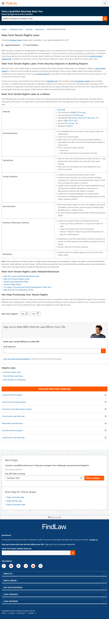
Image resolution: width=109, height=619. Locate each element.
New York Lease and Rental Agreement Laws (21, 276)
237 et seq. (81, 112)
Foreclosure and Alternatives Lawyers (17, 409)
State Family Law (14, 501)
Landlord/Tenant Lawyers (12, 395)
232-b (70, 120)
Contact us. (93, 540)
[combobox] (44, 478)
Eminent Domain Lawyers (12, 430)
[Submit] (103, 351)
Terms (4, 613)
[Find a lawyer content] (105, 580)
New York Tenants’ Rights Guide (16, 279)
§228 (66, 120)
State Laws (29, 29)
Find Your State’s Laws (12, 372)
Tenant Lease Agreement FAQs (16, 281)
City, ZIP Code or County (15, 474)
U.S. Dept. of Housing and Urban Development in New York (27, 287)
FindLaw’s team (16, 40)
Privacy (11, 613)
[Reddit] (33, 566)
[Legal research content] (105, 594)
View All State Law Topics (13, 376)
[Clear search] (81, 478)
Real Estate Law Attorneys (12, 423)
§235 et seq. (72, 118)
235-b (80, 118)
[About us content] (105, 573)
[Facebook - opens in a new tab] (4, 566)
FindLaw (4, 29)
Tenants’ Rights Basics (12, 284)
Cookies (31, 613)
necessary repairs (83, 81)
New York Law (39, 29)
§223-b (70, 126)
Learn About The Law (16, 29)
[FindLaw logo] (12, 3)
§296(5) (73, 112)
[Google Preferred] (40, 566)
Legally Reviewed (12, 45)
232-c (76, 120)
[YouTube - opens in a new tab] (11, 566)
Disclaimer (21, 613)
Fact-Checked (32, 45)
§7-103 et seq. (78, 115)
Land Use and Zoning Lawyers (14, 402)
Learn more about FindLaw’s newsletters (16, 359)
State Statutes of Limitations (14, 380)
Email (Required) (9, 347)
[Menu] (3, 3)
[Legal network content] (105, 601)
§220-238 (61, 110)
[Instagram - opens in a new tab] (26, 566)
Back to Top (55, 517)
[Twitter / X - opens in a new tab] (18, 566)
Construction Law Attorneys (13, 416)
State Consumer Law (15, 504)
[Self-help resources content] (105, 587)
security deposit (42, 74)
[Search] (105, 3)
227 (84, 118)
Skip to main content (54, 2)
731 (76, 123)
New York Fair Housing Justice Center (19, 290)
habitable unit (52, 81)
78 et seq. (91, 118)
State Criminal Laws (15, 497)
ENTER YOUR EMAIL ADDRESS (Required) (16, 549)
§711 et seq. (69, 123)
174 (97, 118)
